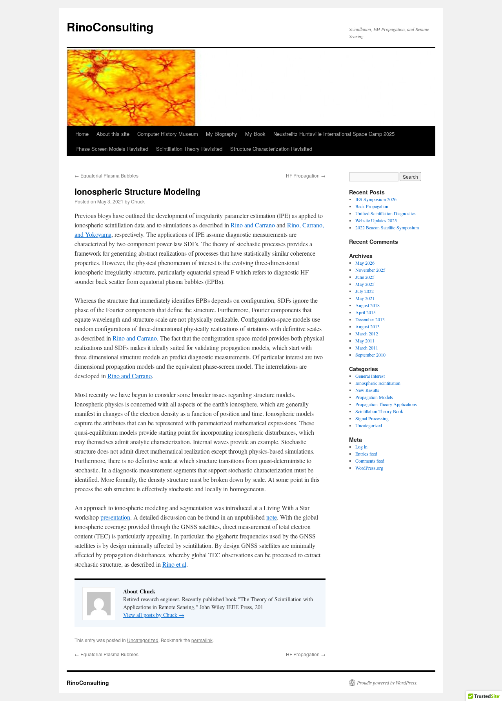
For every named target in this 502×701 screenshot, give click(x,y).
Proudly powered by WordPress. (387, 682)
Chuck (138, 201)
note (271, 517)
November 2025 (370, 270)
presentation (115, 517)
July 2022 (364, 291)
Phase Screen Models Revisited (111, 148)
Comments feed (369, 461)
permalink (202, 640)
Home (82, 133)
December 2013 (370, 319)
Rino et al (174, 564)
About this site (112, 133)
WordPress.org (369, 468)
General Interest (370, 376)
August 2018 (367, 305)
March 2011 (366, 347)
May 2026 (365, 263)
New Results (367, 390)
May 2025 (365, 284)
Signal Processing (372, 418)
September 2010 (370, 354)
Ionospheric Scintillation (377, 383)
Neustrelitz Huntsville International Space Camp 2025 (334, 133)
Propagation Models (374, 397)
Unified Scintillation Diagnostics (385, 213)
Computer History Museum (167, 133)
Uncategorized (142, 640)
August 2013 (367, 326)
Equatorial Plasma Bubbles (106, 175)
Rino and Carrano (253, 225)
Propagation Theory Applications (386, 404)
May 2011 (365, 340)
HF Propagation (306, 175)
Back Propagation (371, 206)
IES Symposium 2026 (376, 199)
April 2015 (365, 312)
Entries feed (366, 453)
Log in (361, 446)
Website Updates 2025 (376, 220)
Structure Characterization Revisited (271, 148)
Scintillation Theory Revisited (189, 148)
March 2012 (366, 333)
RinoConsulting (110, 26)
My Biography (221, 133)
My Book (255, 133)
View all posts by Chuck (153, 615)
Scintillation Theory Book (379, 411)
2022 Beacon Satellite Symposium (387, 227)
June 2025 (365, 277)
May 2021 (365, 298)
